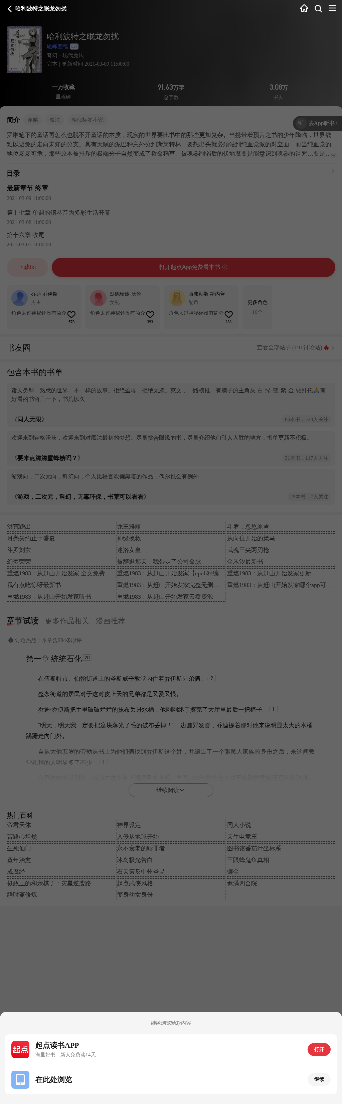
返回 (10, 9)
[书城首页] (304, 9)
